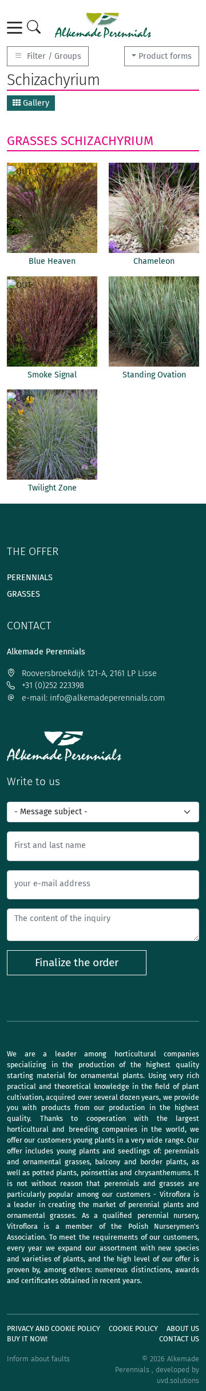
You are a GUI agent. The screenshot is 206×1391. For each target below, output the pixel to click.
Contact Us (179, 1338)
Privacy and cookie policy (53, 1328)
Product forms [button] (165, 56)
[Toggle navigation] (16, 27)
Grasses (32, 140)
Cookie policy (133, 1328)
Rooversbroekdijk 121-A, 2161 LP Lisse (88, 673)
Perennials (30, 577)
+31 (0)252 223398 (51, 685)
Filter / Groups (53, 56)
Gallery (35, 103)
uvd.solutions (178, 1380)
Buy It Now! (27, 1338)
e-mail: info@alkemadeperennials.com (92, 698)
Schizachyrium (107, 140)
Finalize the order (76, 962)
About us (183, 1328)
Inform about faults (38, 1358)
